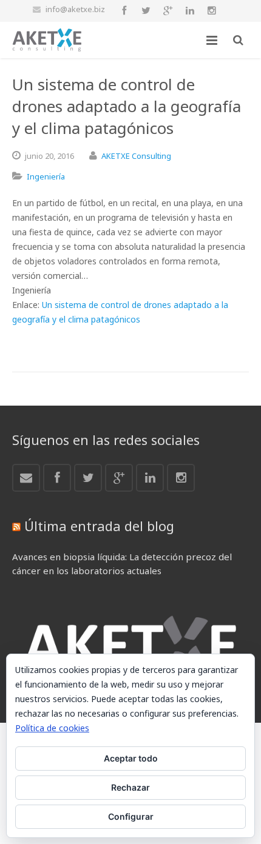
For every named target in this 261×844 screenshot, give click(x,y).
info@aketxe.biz (75, 9)
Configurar (131, 816)
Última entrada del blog (99, 526)
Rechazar (130, 787)
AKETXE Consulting (136, 155)
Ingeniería (46, 176)
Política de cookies (52, 728)
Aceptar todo (131, 758)
